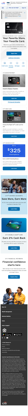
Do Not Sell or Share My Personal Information (11, 350)
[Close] (25, 13)
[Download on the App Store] (17, 334)
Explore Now (15, 277)
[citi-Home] (3, 3)
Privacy (3, 346)
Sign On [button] (24, 8)
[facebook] (2, 338)
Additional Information (14, 58)
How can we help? (14, 7)
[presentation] (16, 4)
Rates (3, 320)
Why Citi (4, 307)
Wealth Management (7, 311)
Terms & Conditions (6, 344)
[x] (4, 338)
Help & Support (5, 325)
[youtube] (7, 338)
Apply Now (16, 53)
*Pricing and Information (16, 102)
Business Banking (6, 316)
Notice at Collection (6, 348)
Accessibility (4, 352)
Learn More (18, 136)
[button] (3, 8)
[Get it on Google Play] (7, 334)
